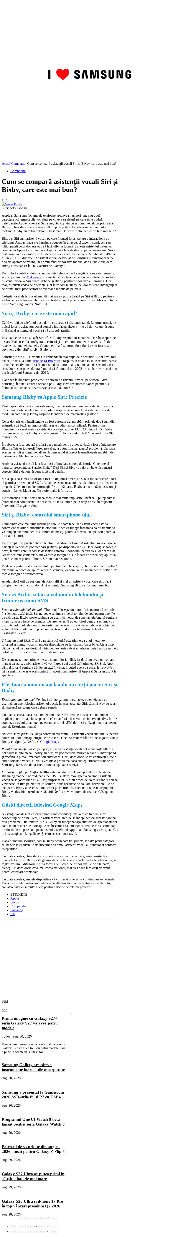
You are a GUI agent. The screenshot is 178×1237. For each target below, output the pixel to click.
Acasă (6, 163)
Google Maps (49, 742)
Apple (14, 898)
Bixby (14, 902)
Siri (12, 914)
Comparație (18, 906)
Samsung (16, 910)
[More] (115, 928)
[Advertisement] (89, 129)
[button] (171, 90)
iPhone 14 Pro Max (46, 361)
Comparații (18, 163)
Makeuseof (34, 277)
